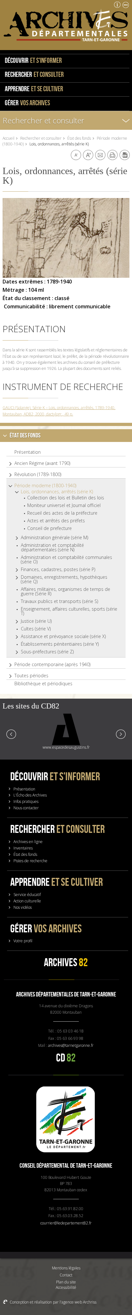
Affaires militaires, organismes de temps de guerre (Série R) (65, 591)
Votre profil (22, 941)
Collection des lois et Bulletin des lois (65, 498)
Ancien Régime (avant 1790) (42, 463)
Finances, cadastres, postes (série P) (58, 569)
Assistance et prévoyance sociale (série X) (63, 636)
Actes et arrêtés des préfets (56, 520)
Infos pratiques (25, 801)
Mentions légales (66, 1268)
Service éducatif (27, 894)
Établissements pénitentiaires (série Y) (60, 644)
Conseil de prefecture (49, 528)
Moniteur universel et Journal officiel (64, 505)
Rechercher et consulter (43, 120)
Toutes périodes (31, 675)
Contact (66, 1275)
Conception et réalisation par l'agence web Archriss (53, 1302)
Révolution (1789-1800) (37, 474)
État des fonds (79, 138)
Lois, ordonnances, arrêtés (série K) (57, 491)
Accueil (8, 138)
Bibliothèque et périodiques (43, 683)
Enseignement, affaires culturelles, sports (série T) (69, 611)
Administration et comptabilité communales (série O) (66, 559)
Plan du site (66, 1282)
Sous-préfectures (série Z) (47, 652)
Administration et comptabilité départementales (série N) (52, 547)
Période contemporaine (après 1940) (52, 664)
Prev (11, 734)
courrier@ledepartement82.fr (66, 1223)
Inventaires (23, 848)
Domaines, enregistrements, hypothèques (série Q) (64, 579)
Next (120, 734)
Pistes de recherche (30, 860)
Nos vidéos (22, 907)
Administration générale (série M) (54, 537)
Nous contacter (26, 808)
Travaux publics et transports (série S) (59, 601)
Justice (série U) (36, 621)
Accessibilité (66, 1287)
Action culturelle (27, 901)
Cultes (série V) (36, 629)
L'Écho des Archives (30, 795)
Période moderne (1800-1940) (45, 485)
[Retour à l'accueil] (66, 25)
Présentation (27, 452)
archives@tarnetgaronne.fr (71, 1045)
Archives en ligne (28, 841)
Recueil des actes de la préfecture (62, 513)
